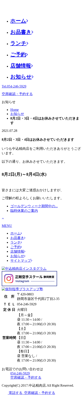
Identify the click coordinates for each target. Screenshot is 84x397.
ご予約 (18, 54)
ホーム (18, 21)
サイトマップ (20, 260)
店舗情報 (20, 66)
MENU (7, 226)
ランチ (18, 43)
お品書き (20, 32)
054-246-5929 (20, 373)
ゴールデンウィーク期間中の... (34, 206)
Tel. (14, 86)
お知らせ (21, 77)
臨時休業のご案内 (24, 210)
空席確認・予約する (17, 94)
